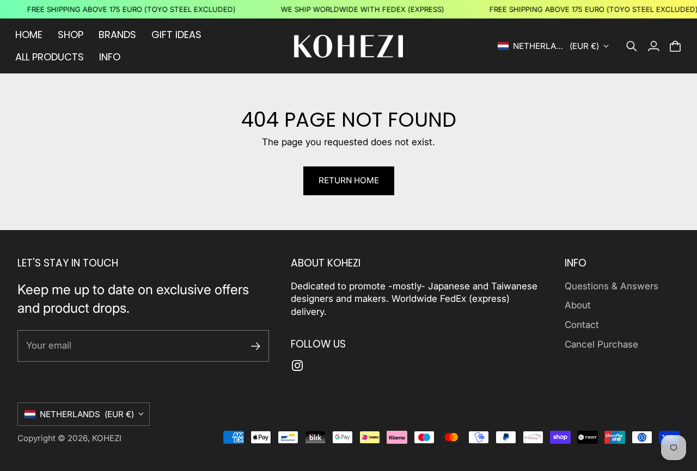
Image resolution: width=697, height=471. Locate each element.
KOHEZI (106, 438)
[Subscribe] (256, 346)
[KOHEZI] (348, 46)
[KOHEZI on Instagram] (297, 365)
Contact (582, 324)
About (578, 305)
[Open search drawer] (632, 46)
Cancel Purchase (601, 344)
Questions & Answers (611, 286)
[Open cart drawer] (675, 46)
